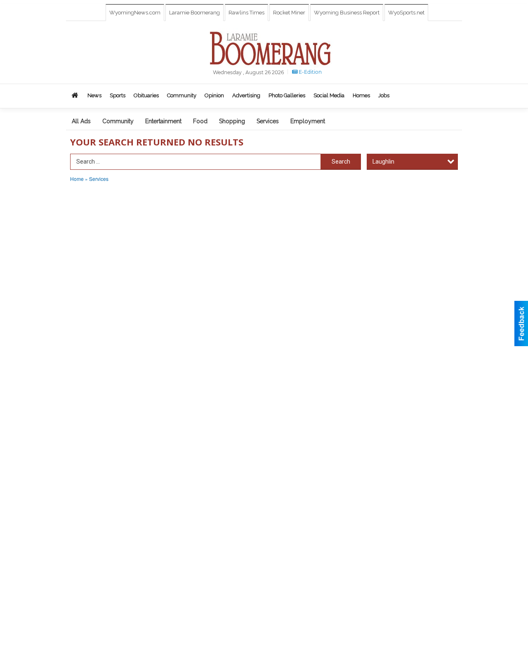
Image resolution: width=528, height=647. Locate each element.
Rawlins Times (246, 12)
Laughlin (383, 161)
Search (341, 161)
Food (200, 121)
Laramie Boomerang (194, 12)
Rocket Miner (289, 12)
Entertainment (163, 121)
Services (268, 121)
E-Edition (309, 72)
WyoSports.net (406, 12)
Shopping (232, 121)
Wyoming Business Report (347, 12)
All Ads (81, 121)
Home (77, 178)
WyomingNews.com (134, 12)
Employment (307, 121)
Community (118, 121)
